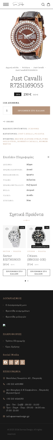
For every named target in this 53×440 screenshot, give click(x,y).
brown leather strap (28, 138)
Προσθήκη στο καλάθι (31, 110)
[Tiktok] (16, 362)
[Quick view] (6, 229)
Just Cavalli (38, 67)
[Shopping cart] (48, 4)
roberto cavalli (28, 141)
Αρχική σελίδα (12, 67)
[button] (14, 272)
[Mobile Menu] (6, 4)
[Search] (43, 4)
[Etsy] (22, 362)
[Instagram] (11, 362)
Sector (6, 251)
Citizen (31, 251)
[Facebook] (5, 362)
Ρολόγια (26, 67)
